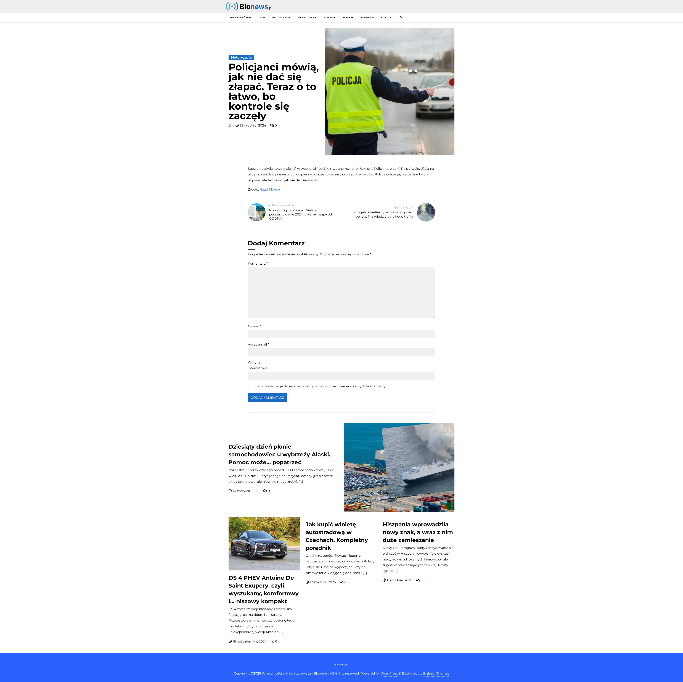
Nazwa (254, 326)
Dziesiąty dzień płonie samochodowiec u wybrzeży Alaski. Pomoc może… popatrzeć (279, 454)
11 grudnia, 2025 (399, 580)
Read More (268, 189)
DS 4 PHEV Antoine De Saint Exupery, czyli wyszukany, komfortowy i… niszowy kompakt (264, 589)
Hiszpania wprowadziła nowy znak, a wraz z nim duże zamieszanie (418, 532)
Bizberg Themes (436, 673)
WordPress (389, 673)
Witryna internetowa (257, 365)
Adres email (258, 344)
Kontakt (340, 665)
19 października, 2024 (250, 641)
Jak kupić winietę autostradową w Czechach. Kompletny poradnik (337, 536)
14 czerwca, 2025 (246, 491)
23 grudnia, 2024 (253, 125)
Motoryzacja (241, 57)
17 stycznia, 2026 (323, 582)
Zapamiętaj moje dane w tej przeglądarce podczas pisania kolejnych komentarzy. (320, 386)
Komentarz (258, 263)
